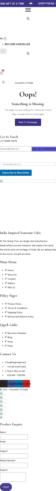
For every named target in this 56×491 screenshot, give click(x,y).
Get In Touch (9, 137)
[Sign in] (1, 61)
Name (3, 432)
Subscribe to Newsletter (44, 148)
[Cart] (1, 73)
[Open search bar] (28, 18)
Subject (4, 451)
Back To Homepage (28, 122)
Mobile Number (8, 460)
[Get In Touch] (1, 132)
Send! (6, 486)
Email (3, 441)
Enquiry (4, 470)
